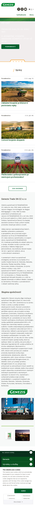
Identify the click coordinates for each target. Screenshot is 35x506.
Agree (23, 491)
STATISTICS (12, 498)
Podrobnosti (10, 46)
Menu (32, 15)
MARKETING (27, 498)
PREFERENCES (26, 495)
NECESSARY (12, 495)
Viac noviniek (17, 188)
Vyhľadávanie (21, 15)
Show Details (17, 502)
